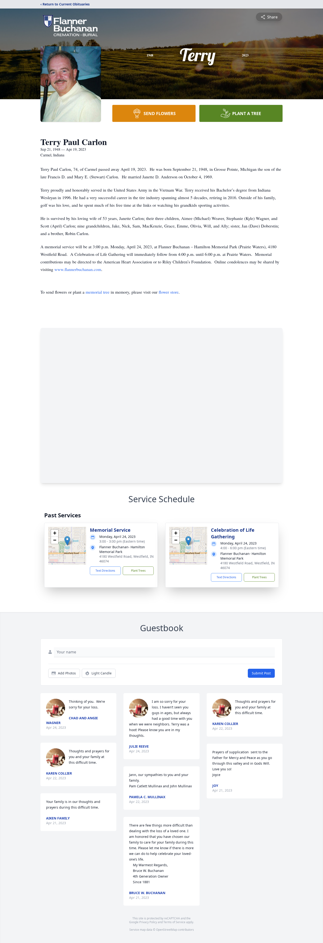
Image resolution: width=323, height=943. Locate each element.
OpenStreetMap (166, 930)
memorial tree (97, 292)
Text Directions (105, 571)
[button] (67, 541)
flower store (169, 292)
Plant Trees (138, 571)
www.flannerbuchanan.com (77, 269)
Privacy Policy (148, 922)
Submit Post (261, 673)
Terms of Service (174, 922)
